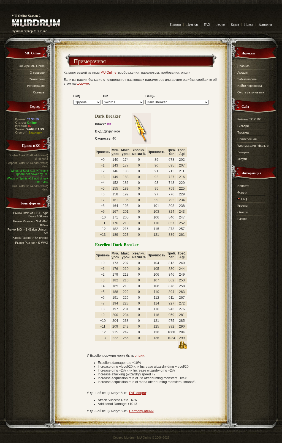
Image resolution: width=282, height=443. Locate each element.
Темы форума (30, 203)
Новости (243, 185)
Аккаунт (242, 72)
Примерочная (89, 61)
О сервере (37, 72)
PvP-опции (137, 393)
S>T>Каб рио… (42, 223)
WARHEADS (35, 129)
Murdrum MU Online (137, 437)
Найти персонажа (249, 85)
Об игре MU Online (32, 66)
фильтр (263, 145)
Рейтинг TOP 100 (249, 119)
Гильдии (243, 126)
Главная (175, 24)
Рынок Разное (23, 221)
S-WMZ (43, 242)
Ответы (242, 212)
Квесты (242, 205)
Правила (192, 24)
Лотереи (243, 152)
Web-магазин (246, 145)
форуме (83, 83)
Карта (235, 24)
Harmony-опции (141, 411)
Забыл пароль (247, 79)
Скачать (39, 92)
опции (139, 356)
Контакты (265, 24)
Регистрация (36, 85)
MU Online (32, 53)
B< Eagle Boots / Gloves (38, 214)
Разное (242, 218)
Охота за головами (250, 92)
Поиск (248, 24)
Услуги (242, 158)
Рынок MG (14, 229)
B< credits (41, 237)
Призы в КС (31, 145)
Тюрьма (243, 132)
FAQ (207, 24)
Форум (220, 24)
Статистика (37, 79)
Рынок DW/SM (23, 213)
